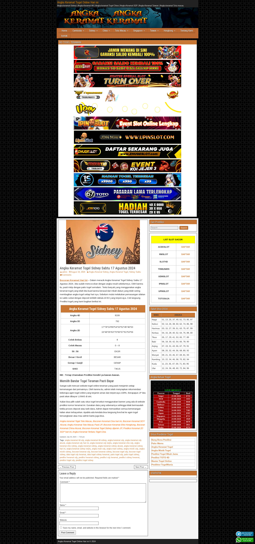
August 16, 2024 (78, 272)
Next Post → (141, 467)
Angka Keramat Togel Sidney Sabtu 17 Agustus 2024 (97, 268)
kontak (64, 35)
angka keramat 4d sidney (96, 440)
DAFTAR (185, 247)
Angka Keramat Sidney (99, 272)
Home (64, 30)
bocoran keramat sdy (81, 452)
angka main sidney (114, 449)
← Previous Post (66, 467)
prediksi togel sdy (67, 460)
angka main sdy (98, 449)
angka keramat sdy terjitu (101, 443)
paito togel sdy (117, 454)
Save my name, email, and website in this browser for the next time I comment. (97, 528)
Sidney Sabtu (135, 272)
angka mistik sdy (131, 449)
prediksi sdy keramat (109, 457)
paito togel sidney (131, 454)
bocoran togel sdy (120, 452)
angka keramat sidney (87, 446)
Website (63, 520)
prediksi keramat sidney (89, 457)
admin (64, 272)
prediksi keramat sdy (68, 457)
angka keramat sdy (116, 440)
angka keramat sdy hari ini (77, 443)
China (105, 30)
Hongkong (168, 30)
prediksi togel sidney (84, 460)
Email (63, 513)
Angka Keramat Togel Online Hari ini (77, 2)
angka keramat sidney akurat (110, 446)
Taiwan (153, 30)
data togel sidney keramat (98, 454)
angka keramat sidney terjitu (79, 449)
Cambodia (77, 30)
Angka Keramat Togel (119, 272)
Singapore (138, 30)
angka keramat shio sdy (123, 443)
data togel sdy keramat (76, 454)
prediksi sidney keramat (129, 457)
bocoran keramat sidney (101, 452)
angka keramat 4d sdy (74, 440)
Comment (65, 482)
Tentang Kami (186, 30)
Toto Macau (120, 30)
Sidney (92, 30)
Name (63, 505)
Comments (66, 275)
